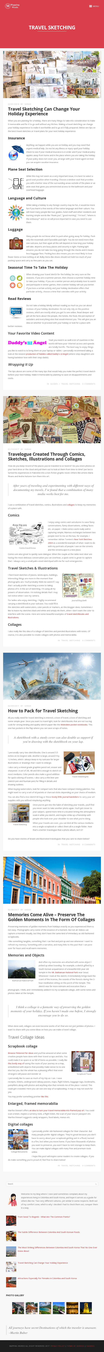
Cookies (90, 1346)
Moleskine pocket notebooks (74, 724)
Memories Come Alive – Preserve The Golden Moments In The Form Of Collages (51, 917)
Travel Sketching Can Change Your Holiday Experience (44, 111)
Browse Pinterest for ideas (20, 1053)
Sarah (28, 104)
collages (71, 504)
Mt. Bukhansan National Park (65, 972)
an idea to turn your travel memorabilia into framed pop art (56, 1110)
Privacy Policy (57, 1346)
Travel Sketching (70, 384)
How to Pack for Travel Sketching (43, 711)
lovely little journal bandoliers (65, 796)
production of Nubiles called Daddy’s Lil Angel (47, 354)
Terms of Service (75, 1346)
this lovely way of (16, 1063)
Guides (54, 384)
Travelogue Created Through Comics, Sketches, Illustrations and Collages (46, 456)
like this (44, 1096)
